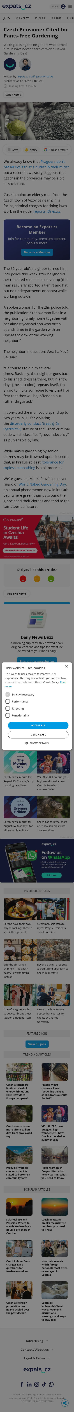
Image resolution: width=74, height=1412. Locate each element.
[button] (37, 743)
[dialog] (37, 706)
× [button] (66, 666)
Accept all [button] (38, 725)
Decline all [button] (38, 734)
